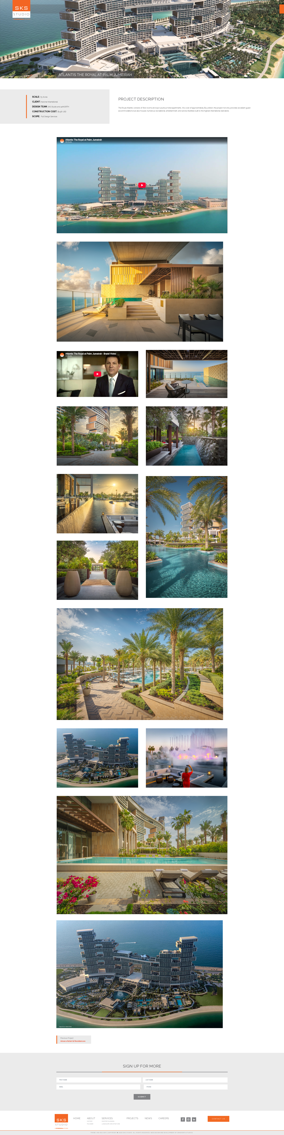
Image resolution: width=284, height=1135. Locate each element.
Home (76, 1118)
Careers (244, 9)
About (182, 9)
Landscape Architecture (111, 1124)
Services (197, 9)
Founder (90, 1124)
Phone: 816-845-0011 (98, 1132)
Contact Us (218, 1119)
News (229, 9)
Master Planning (108, 1121)
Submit (142, 1097)
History (90, 1121)
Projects (214, 9)
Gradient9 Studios (185, 1132)
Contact (261, 9)
